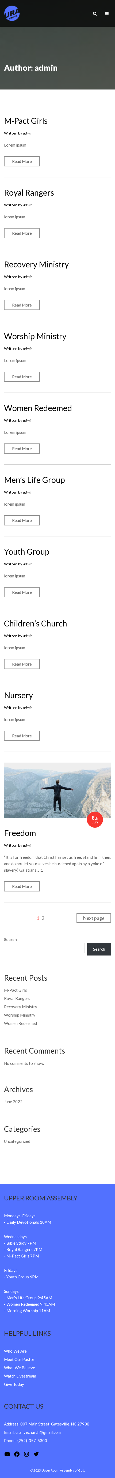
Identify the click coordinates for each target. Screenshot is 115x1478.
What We (13, 1367)
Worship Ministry (35, 336)
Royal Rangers (29, 192)
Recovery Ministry (36, 264)
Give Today (14, 1384)
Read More (22, 161)
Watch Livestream (20, 1376)
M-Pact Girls (26, 120)
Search (10, 939)
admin (27, 133)
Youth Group (26, 551)
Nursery (18, 695)
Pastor (27, 1359)
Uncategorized (17, 1141)
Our (17, 1359)
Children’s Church (35, 623)
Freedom (20, 833)
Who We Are (15, 1351)
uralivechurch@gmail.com (38, 1432)
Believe (28, 1367)
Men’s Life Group (34, 479)
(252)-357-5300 (32, 1440)
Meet (9, 1359)
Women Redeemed (38, 408)
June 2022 (13, 1101)
